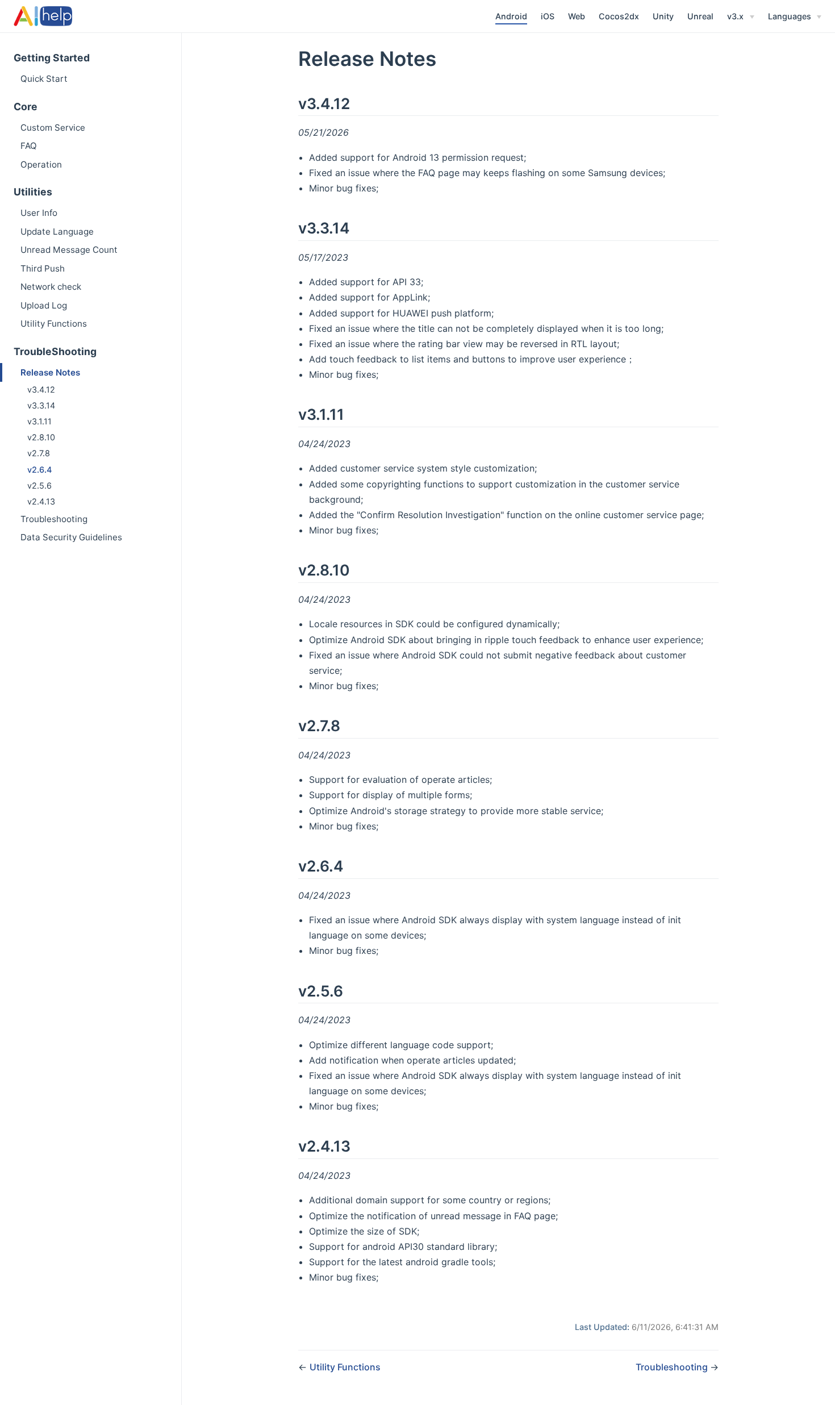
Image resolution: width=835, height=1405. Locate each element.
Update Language (57, 231)
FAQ (28, 145)
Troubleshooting (53, 519)
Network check (50, 286)
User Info (38, 212)
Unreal (700, 16)
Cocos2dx (619, 16)
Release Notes (50, 372)
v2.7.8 (38, 453)
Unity (663, 16)
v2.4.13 (41, 501)
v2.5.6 (39, 485)
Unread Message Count (69, 249)
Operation (41, 164)
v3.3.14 (41, 405)
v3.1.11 (39, 421)
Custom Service (52, 127)
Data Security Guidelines (71, 537)
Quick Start (44, 78)
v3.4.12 (41, 389)
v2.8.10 (41, 437)
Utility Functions (53, 323)
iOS (547, 16)
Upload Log (43, 305)
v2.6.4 (39, 469)
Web (576, 16)
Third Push (42, 268)
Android (511, 16)
